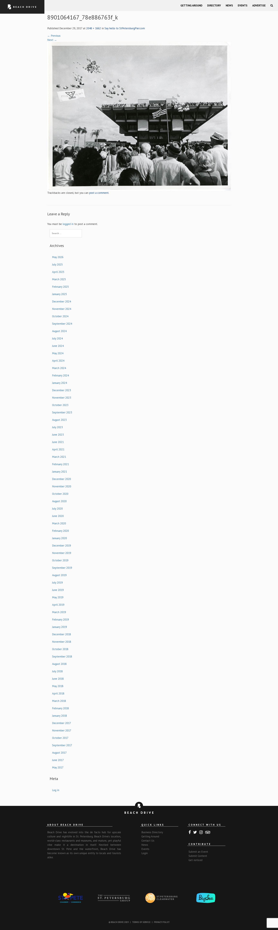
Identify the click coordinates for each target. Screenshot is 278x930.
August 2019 (59, 575)
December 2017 (61, 723)
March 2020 (59, 523)
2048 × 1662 (93, 28)
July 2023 (57, 427)
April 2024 (58, 360)
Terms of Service (141, 922)
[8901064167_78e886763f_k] (139, 116)
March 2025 (59, 279)
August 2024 (59, 331)
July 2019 (57, 582)
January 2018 (59, 715)
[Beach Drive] (22, 7)
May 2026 (57, 257)
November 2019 (61, 553)
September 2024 (62, 323)
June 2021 (58, 442)
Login (144, 853)
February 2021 (60, 464)
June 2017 (58, 760)
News (229, 5)
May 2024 (57, 353)
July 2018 (57, 671)
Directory (214, 5)
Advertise (259, 5)
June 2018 (58, 678)
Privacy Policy (162, 922)
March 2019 (59, 612)
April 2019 (58, 604)
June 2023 (58, 434)
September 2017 (62, 745)
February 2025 (60, 286)
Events (242, 5)
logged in (68, 224)
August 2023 (59, 420)
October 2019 (60, 560)
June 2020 (58, 516)
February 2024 (60, 375)
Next (52, 40)
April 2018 (58, 693)
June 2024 (58, 346)
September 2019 (62, 568)
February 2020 (60, 531)
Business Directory (152, 832)
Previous (53, 35)
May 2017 (57, 767)
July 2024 (57, 338)
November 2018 (61, 641)
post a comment (99, 193)
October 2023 (60, 405)
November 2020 (61, 486)
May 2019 (57, 597)
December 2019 (61, 545)
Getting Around (191, 5)
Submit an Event (198, 851)
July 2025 (57, 264)
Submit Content (198, 856)
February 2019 (60, 619)
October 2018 (60, 649)
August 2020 (59, 501)
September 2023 (62, 412)
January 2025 (59, 294)
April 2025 (58, 272)
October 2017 (60, 738)
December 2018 (61, 634)
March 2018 (59, 701)
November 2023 (61, 397)
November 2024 (61, 309)
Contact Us (147, 840)
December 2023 (61, 390)
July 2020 (57, 508)
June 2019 (58, 590)
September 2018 (62, 656)
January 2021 (59, 471)
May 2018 (57, 686)
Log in (55, 790)
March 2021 (59, 457)
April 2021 (58, 449)
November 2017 (61, 730)
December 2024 (61, 301)
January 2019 (59, 627)
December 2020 (61, 479)
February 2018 (60, 708)
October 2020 (60, 494)
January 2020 (59, 538)
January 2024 (59, 383)
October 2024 (60, 316)
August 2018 (59, 664)
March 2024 (59, 368)
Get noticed (195, 860)
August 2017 (59, 752)
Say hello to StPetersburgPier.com (125, 28)
